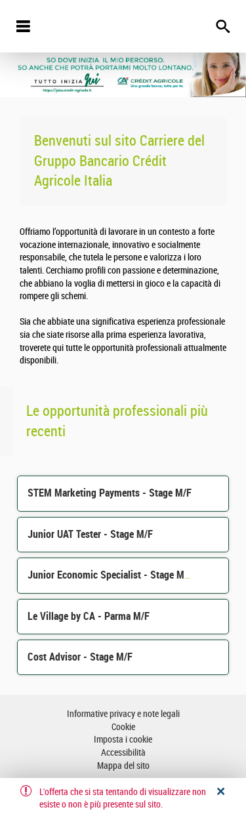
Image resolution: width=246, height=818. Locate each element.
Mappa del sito (123, 765)
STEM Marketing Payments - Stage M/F (110, 493)
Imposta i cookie (123, 739)
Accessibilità (123, 752)
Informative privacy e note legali (123, 714)
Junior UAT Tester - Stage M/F (90, 534)
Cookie (123, 727)
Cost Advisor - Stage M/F (80, 657)
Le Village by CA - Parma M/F (89, 616)
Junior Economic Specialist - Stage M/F (110, 575)
